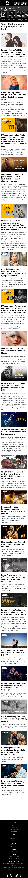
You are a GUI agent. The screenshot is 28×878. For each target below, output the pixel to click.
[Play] (2, 9)
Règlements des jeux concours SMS (14, 867)
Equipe (14, 826)
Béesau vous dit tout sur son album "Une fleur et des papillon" (13, 652)
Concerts (14, 838)
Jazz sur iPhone (14, 856)
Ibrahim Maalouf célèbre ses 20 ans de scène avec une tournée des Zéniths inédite (13, 612)
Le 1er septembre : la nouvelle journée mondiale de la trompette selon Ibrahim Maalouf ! (13, 751)
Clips (14, 836)
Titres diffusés (14, 829)
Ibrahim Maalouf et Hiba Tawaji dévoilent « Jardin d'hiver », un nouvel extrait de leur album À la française (13, 53)
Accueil (4, 20)
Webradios (12, 20)
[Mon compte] (25, 3)
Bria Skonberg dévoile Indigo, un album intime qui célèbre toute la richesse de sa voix (13, 96)
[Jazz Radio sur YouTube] (16, 875)
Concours (14, 851)
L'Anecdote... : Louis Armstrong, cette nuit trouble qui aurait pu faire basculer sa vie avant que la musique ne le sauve (13, 225)
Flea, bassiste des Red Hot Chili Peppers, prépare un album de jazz (13, 544)
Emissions (14, 827)
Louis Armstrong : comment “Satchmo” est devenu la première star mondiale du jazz (13, 386)
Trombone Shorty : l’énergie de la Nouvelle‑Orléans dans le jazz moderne (13, 432)
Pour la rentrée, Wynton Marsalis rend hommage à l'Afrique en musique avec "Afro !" (12, 784)
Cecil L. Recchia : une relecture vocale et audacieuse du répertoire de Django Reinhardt (13, 272)
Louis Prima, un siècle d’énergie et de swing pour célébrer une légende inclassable (13, 578)
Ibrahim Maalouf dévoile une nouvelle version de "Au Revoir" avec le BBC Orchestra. (13, 686)
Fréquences (22, 20)
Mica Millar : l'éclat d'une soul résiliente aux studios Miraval (13, 351)
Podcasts (14, 845)
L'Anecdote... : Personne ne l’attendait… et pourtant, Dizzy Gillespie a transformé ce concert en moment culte (13, 309)
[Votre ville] (15, 3)
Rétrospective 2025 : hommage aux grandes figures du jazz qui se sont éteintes (13, 510)
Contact (14, 824)
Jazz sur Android (14, 858)
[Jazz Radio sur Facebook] (7, 875)
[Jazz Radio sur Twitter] (11, 875)
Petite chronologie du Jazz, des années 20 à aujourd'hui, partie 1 (14, 719)
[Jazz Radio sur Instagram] (20, 875)
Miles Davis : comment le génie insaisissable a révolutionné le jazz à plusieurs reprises (12, 177)
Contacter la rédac (14, 840)
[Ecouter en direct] (18, 3)
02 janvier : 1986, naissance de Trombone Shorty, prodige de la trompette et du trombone (13, 475)
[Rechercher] (22, 3)
